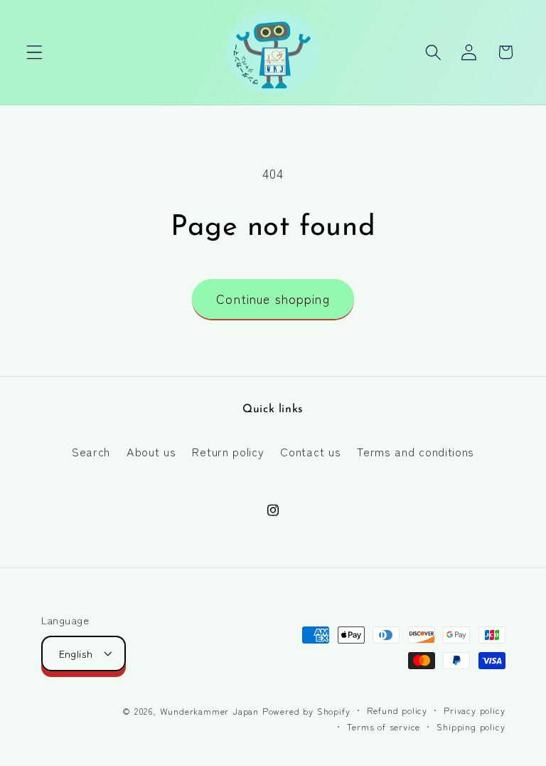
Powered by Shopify (306, 711)
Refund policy (397, 710)
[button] (34, 52)
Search (91, 451)
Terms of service (383, 726)
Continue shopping (273, 299)
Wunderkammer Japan (209, 711)
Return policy (228, 451)
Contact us (310, 451)
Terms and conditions (415, 451)
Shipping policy (471, 726)
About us (151, 451)
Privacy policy (474, 710)
